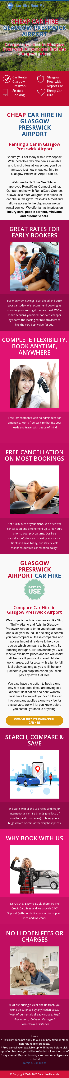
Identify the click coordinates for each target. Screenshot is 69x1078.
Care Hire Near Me (48, 1074)
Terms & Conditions (34, 1062)
